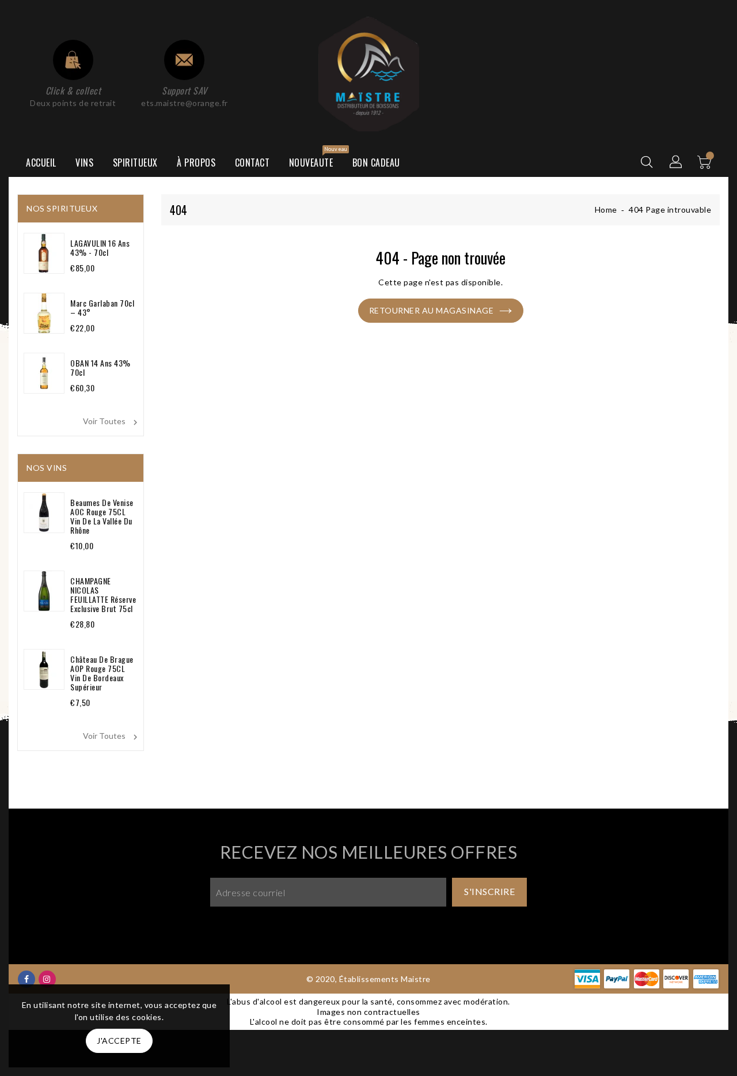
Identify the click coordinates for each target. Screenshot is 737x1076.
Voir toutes (111, 422)
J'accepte (119, 1040)
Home (606, 209)
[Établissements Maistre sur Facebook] (26, 978)
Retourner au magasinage (431, 310)
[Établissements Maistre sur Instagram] (47, 978)
